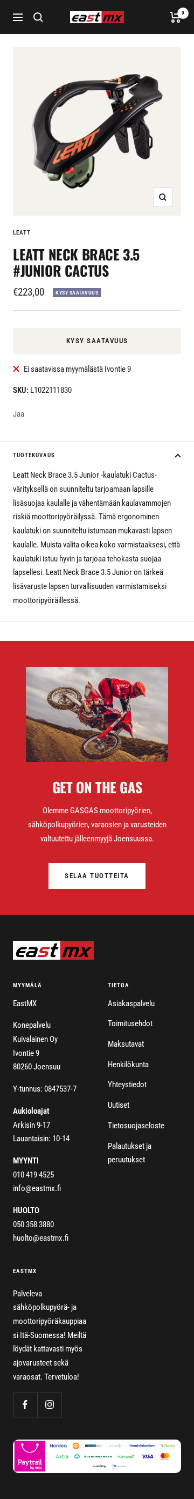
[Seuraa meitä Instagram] (49, 1405)
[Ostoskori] (175, 17)
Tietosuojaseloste (136, 1125)
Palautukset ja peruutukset (129, 1153)
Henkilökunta (128, 1064)
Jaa (18, 414)
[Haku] (38, 17)
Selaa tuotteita (97, 876)
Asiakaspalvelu (131, 1003)
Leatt (22, 232)
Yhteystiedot (127, 1084)
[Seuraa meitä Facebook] (25, 1405)
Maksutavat (126, 1044)
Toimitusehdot (130, 1023)
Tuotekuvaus (34, 455)
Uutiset (118, 1105)
